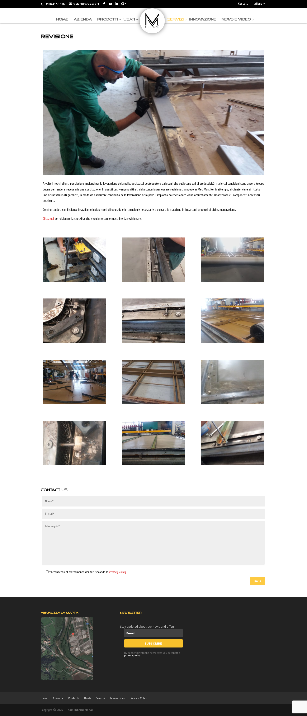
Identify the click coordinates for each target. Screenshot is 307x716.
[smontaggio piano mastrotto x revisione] (74, 259)
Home (62, 19)
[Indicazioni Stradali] (67, 648)
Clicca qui (48, 219)
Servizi (175, 19)
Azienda (83, 19)
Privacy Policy (117, 572)
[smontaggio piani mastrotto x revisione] (74, 382)
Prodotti (107, 19)
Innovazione (202, 19)
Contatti (243, 3)
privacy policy (132, 655)
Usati (129, 19)
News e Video (236, 19)
